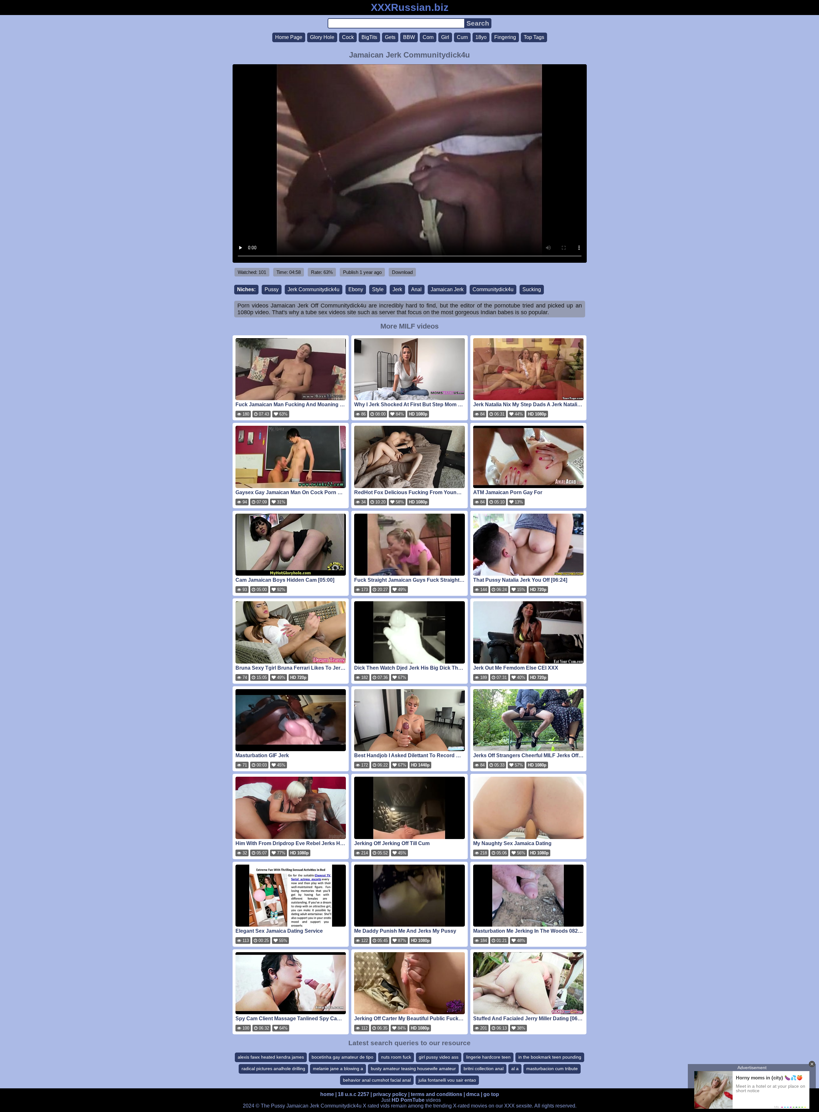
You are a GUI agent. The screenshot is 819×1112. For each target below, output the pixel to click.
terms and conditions (436, 1094)
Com (428, 37)
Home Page (288, 37)
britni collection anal (484, 1068)
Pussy (272, 289)
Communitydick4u (493, 289)
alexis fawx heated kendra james (271, 1057)
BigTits (369, 37)
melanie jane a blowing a (338, 1068)
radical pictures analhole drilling (273, 1068)
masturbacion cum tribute (552, 1068)
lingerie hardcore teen (488, 1057)
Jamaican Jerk (447, 289)
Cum (462, 37)
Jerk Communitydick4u (313, 289)
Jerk (397, 289)
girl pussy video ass (438, 1057)
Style (378, 289)
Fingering (505, 37)
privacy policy (390, 1094)
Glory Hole (322, 37)
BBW (409, 37)
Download (402, 272)
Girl (445, 37)
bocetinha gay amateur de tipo (342, 1057)
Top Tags (534, 37)
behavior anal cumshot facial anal (377, 1080)
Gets (390, 37)
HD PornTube (408, 1100)
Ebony (355, 289)
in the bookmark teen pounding (549, 1057)
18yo (481, 37)
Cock (348, 37)
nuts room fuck (396, 1057)
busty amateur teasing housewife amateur (413, 1068)
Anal (416, 289)
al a (515, 1068)
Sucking (531, 289)
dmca (473, 1094)
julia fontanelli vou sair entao (447, 1080)
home (327, 1094)
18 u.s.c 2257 (353, 1094)
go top (491, 1094)
